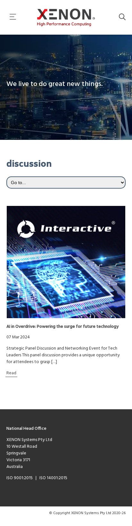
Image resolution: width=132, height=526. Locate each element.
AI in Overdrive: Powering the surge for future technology (62, 326)
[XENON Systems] (66, 17)
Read (11, 373)
